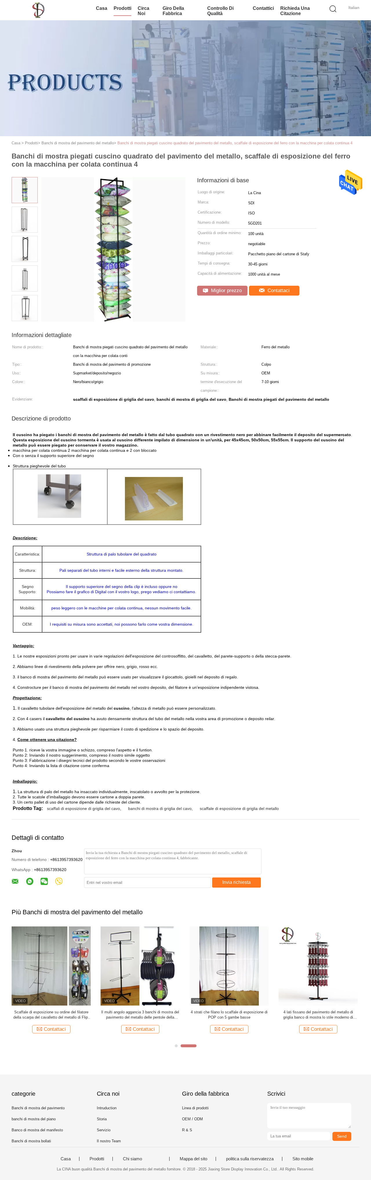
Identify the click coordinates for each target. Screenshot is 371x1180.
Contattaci (278, 290)
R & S (187, 1130)
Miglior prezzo (226, 290)
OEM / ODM (192, 1119)
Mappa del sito (193, 1159)
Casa (101, 8)
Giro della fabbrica (173, 11)
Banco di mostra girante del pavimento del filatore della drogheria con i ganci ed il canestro (229, 1015)
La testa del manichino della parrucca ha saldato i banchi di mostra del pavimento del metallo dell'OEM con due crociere (318, 1015)
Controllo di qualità (220, 11)
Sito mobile (302, 1159)
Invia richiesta (236, 882)
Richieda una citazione (295, 11)
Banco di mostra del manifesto (37, 1130)
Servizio (103, 1130)
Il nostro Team (109, 1141)
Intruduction (107, 1108)
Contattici (263, 8)
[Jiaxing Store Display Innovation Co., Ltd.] (40, 10)
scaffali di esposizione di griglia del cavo (83, 808)
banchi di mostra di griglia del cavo (160, 808)
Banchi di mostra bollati (31, 1141)
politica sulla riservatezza (250, 1159)
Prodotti (122, 8)
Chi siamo (132, 1159)
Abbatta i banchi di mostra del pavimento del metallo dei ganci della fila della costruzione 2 (51, 1014)
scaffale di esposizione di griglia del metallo (239, 808)
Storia (102, 1119)
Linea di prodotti (195, 1108)
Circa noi (143, 11)
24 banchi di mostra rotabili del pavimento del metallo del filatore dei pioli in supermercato (140, 1014)
